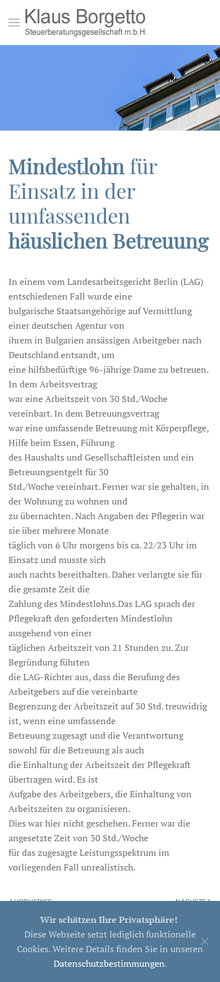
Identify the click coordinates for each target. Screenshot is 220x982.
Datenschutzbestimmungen (109, 963)
